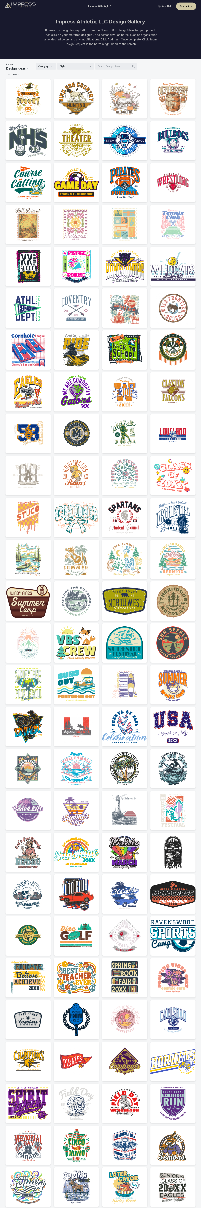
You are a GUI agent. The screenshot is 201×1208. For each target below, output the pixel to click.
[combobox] (74, 66)
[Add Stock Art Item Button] (45, 112)
